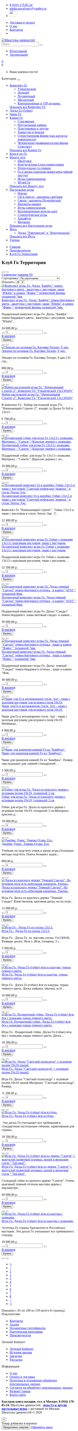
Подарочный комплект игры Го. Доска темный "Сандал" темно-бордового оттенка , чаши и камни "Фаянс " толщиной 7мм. (37, 655)
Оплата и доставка (22, 1376)
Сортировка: (10, 278)
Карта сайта (18, 1394)
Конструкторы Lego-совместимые (41, 164)
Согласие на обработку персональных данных (41, 1387)
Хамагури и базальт (31, 132)
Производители (20, 1335)
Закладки (16, 1356)
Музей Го (24, 182)
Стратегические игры (32, 215)
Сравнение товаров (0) (17, 274)
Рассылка (16, 1359)
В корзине (8, 336)
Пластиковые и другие (33, 128)
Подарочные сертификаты (28, 1328)
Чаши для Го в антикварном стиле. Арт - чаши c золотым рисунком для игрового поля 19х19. (34, 707)
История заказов (21, 1352)
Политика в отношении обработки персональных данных (33, 1382)
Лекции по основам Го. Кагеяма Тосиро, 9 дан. (34, 351)
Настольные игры (22, 189)
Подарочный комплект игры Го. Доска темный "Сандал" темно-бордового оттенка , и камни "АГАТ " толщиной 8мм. (39, 601)
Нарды (22, 193)
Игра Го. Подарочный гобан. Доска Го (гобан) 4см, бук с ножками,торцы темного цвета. (36, 1023)
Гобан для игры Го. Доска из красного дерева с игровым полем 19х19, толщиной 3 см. (34, 798)
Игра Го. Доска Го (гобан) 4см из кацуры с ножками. (38, 1221)
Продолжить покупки (15, 1427)
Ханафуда (24, 218)
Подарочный (26, 96)
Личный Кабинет (21, 1349)
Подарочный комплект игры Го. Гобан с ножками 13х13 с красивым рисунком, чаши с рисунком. (36, 548)
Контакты (16, 29)
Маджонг (24, 222)
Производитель (20, 250)
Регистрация (18, 51)
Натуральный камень (32, 125)
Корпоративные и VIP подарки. (39, 103)
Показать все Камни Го (25, 150)
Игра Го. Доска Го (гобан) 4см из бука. (28, 1116)
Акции (14, 1324)
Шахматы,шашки (29, 204)
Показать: (8, 282)
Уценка (15, 240)
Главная (15, 246)
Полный (23, 92)
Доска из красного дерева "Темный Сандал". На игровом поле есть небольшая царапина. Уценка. (35, 889)
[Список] (3, 272)
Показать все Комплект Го (27, 107)
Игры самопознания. (32, 179)
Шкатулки (25, 161)
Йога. (13, 229)
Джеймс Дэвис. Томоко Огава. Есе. (26, 844)
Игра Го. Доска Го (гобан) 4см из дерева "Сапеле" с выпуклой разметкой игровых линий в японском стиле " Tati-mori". (37, 1170)
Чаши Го (15, 114)
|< (11, 1264)
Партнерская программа (26, 1331)
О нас (13, 26)
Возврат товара (20, 1391)
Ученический (27, 89)
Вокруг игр (17, 157)
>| (11, 1303)
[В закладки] (3, 344)
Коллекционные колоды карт (37, 211)
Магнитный (26, 99)
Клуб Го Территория (23, 254)
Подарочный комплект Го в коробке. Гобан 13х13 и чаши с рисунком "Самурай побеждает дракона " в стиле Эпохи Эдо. (37, 499)
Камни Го (16, 117)
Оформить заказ (42, 1427)
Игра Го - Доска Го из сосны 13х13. (26, 931)
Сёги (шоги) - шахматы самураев (40, 197)
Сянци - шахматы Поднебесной (39, 200)
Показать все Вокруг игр (27, 186)
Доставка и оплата (22, 22)
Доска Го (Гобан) (21, 110)
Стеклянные (26, 121)
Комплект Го (18, 85)
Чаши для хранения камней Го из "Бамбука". (32, 753)
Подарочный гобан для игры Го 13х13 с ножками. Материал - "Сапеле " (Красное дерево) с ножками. (36, 446)
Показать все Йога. (23, 236)
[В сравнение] (7, 344)
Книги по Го (18, 153)
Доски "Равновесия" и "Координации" (44, 233)
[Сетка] (7, 272)
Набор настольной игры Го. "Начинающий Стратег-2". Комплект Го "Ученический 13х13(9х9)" (37, 396)
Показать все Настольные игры (31, 225)
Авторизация (19, 54)
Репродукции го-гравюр (34, 168)
